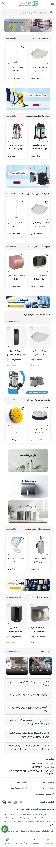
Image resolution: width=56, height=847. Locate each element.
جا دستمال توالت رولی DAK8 (16, 277)
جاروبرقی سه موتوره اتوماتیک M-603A (16, 147)
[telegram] (21, 803)
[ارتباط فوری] (4, 829)
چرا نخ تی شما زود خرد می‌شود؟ (17, 668)
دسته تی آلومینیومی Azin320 (16, 69)
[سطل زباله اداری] (28, 511)
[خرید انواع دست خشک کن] (28, 585)
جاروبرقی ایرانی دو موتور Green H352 (40, 147)
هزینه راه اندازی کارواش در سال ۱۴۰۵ (41, 668)
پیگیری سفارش (18, 788)
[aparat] (9, 803)
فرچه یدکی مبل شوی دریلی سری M (40, 431)
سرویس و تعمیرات (44, 794)
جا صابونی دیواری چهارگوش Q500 (40, 560)
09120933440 (36, 767)
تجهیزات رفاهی (47, 782)
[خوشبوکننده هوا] (28, 460)
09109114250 (37, 763)
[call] (4, 803)
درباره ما (20, 782)
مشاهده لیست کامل (13, 321)
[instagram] (15, 803)
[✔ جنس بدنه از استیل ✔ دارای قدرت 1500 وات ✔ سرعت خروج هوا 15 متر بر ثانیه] (40, 614)
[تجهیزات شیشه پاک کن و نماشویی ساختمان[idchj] (28, 302)
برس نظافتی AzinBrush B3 (16, 431)
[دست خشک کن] (28, 486)
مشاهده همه (11, 38)
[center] (51, 12)
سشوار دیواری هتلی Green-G (16, 560)
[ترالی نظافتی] (28, 176)
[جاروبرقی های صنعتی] (28, 99)
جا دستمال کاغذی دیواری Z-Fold (40, 277)
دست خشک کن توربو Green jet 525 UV (16, 630)
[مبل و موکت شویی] (28, 382)
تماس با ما (47, 788)
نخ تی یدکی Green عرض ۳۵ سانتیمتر (40, 69)
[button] (34, 27)
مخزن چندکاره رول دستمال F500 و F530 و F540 (16, 353)
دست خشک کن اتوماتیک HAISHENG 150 (40, 630)
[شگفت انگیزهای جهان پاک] (28, 25)
